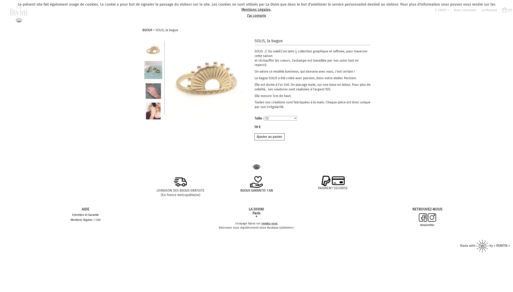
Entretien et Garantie (85, 215)
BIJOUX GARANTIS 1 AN (256, 190)
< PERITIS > (502, 246)
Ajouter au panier (269, 137)
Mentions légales (82, 220)
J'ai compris (256, 15)
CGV (98, 220)
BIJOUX (147, 30)
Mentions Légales (256, 9)
